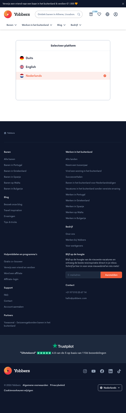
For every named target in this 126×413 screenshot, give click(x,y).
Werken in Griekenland (78, 200)
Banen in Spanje (12, 176)
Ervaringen (9, 216)
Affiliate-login (11, 279)
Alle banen (9, 159)
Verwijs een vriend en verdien (19, 267)
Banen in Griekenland (15, 170)
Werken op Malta (74, 212)
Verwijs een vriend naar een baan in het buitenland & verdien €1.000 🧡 (40, 3)
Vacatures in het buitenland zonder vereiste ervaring (93, 188)
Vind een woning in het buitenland (84, 170)
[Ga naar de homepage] (17, 371)
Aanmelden (111, 274)
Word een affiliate (13, 273)
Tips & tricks (10, 222)
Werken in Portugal (75, 194)
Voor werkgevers (74, 245)
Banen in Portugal (13, 165)
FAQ (6, 294)
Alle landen (71, 159)
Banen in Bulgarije (13, 188)
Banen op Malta (12, 182)
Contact (8, 300)
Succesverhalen (74, 176)
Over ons (70, 233)
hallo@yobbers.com (76, 298)
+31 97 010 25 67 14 (76, 292)
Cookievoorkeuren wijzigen (18, 390)
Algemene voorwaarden (35, 385)
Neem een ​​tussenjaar (77, 165)
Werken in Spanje (75, 206)
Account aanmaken (14, 306)
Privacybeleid (57, 385)
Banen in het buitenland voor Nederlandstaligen (91, 182)
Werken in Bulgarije (76, 218)
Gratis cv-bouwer (13, 261)
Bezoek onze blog (13, 204)
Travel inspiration (13, 210)
